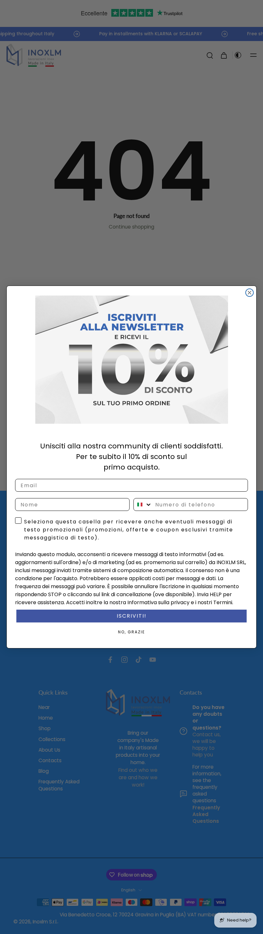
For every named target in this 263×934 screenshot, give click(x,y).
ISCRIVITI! (132, 616)
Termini (222, 602)
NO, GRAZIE (131, 632)
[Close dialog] (249, 292)
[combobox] (143, 504)
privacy (180, 602)
